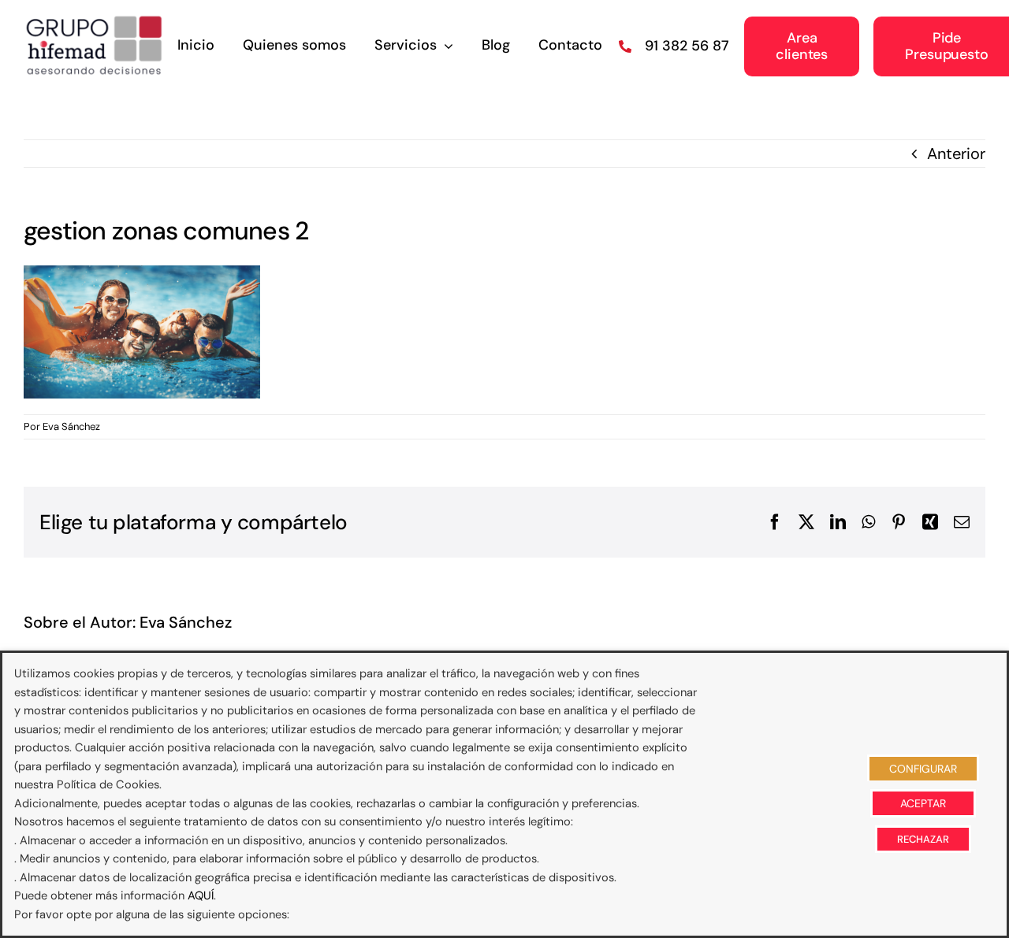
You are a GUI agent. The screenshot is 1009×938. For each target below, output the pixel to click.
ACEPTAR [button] (923, 803)
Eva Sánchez (71, 426)
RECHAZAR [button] (923, 839)
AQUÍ (201, 895)
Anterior (956, 153)
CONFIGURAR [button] (923, 769)
